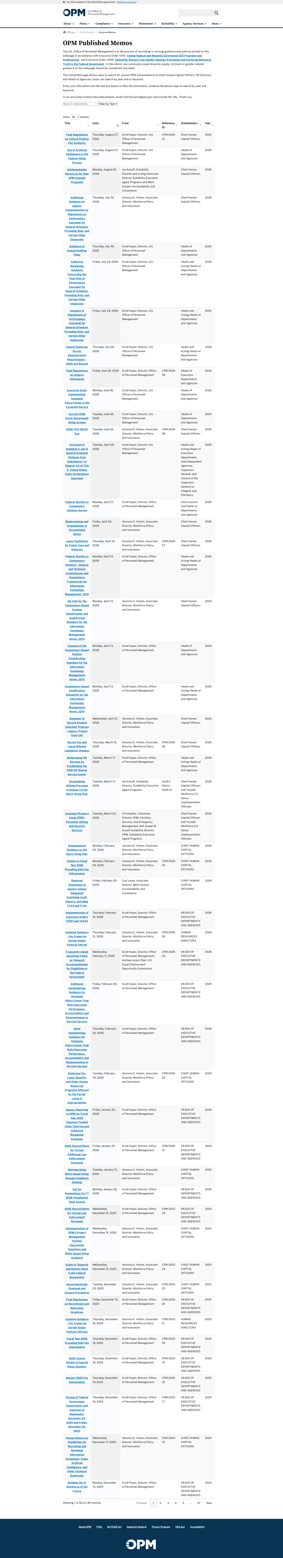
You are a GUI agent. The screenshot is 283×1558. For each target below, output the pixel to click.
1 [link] (153, 1503)
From (125, 123)
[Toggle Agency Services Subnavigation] (206, 23)
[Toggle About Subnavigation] (73, 23)
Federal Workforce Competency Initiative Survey (77, 506)
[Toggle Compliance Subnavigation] (112, 23)
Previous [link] (142, 1503)
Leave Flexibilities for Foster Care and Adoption (77, 545)
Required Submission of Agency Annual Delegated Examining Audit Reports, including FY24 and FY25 (77, 893)
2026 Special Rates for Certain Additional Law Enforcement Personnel (77, 1154)
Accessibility (197, 1526)
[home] (89, 14)
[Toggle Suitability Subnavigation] (176, 23)
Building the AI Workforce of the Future (76, 1487)
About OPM (85, 1526)
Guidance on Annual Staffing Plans (77, 250)
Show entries (76, 117)
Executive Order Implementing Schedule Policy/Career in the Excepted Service (77, 399)
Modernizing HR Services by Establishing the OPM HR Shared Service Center (77, 766)
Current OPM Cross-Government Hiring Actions (77, 418)
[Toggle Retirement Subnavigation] (155, 23)
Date (96, 123)
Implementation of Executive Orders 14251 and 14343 (77, 917)
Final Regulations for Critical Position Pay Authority (77, 139)
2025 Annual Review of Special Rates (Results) (77, 1362)
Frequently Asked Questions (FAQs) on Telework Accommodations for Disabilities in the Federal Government (77, 964)
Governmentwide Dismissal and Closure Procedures (77, 1288)
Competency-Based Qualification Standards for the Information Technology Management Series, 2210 (77, 699)
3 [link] (168, 1503)
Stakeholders (189, 123)
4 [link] (176, 1503)
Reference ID (168, 125)
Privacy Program (161, 1526)
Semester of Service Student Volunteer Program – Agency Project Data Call (77, 727)
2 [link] (160, 1503)
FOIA (99, 1526)
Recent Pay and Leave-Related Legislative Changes (77, 746)
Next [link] (209, 1503)
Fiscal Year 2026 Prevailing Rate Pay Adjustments (77, 1343)
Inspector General (137, 1526)
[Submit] (216, 12)
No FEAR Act (114, 1526)
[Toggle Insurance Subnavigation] (133, 23)
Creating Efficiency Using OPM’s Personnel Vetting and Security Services (77, 822)
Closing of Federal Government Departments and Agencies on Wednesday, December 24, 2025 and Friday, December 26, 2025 (77, 1414)
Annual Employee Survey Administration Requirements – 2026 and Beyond (77, 355)
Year (208, 123)
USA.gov (180, 1526)
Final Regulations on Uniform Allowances (77, 375)
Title (67, 123)
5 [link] (183, 1503)
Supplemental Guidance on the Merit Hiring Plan (76, 850)
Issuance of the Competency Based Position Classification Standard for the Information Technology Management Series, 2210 (77, 662)
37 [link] (198, 1503)
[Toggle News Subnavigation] (221, 23)
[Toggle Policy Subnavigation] (89, 23)
